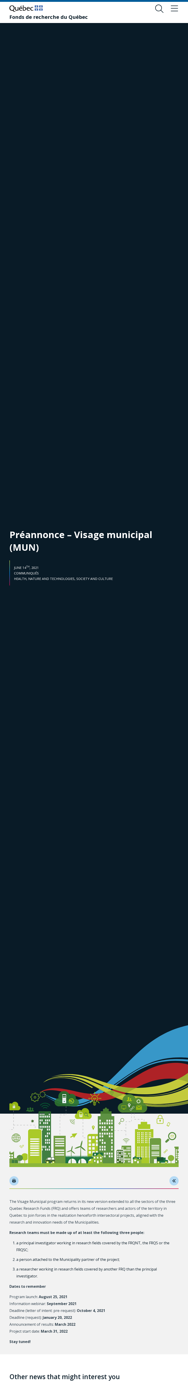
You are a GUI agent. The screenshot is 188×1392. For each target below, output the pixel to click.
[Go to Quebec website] (26, 8)
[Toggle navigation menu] (174, 9)
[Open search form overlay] (159, 9)
